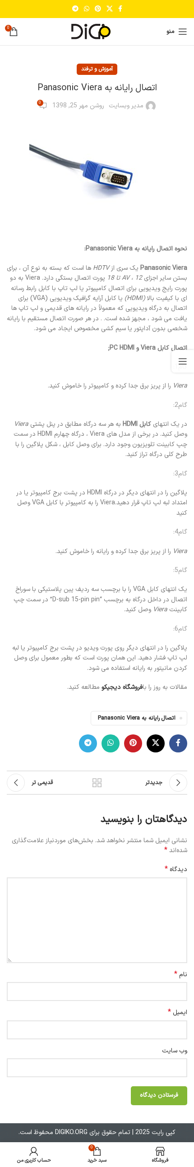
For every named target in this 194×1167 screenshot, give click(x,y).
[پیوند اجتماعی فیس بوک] (120, 9)
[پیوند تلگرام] (75, 9)
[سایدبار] (182, 361)
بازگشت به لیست (97, 783)
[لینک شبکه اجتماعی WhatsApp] (86, 9)
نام (180, 975)
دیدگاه (176, 870)
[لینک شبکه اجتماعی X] (109, 9)
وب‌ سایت (174, 1051)
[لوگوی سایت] (97, 31)
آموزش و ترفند (97, 69)
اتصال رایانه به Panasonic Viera (137, 718)
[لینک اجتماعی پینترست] (98, 9)
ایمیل (177, 1013)
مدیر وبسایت (126, 106)
